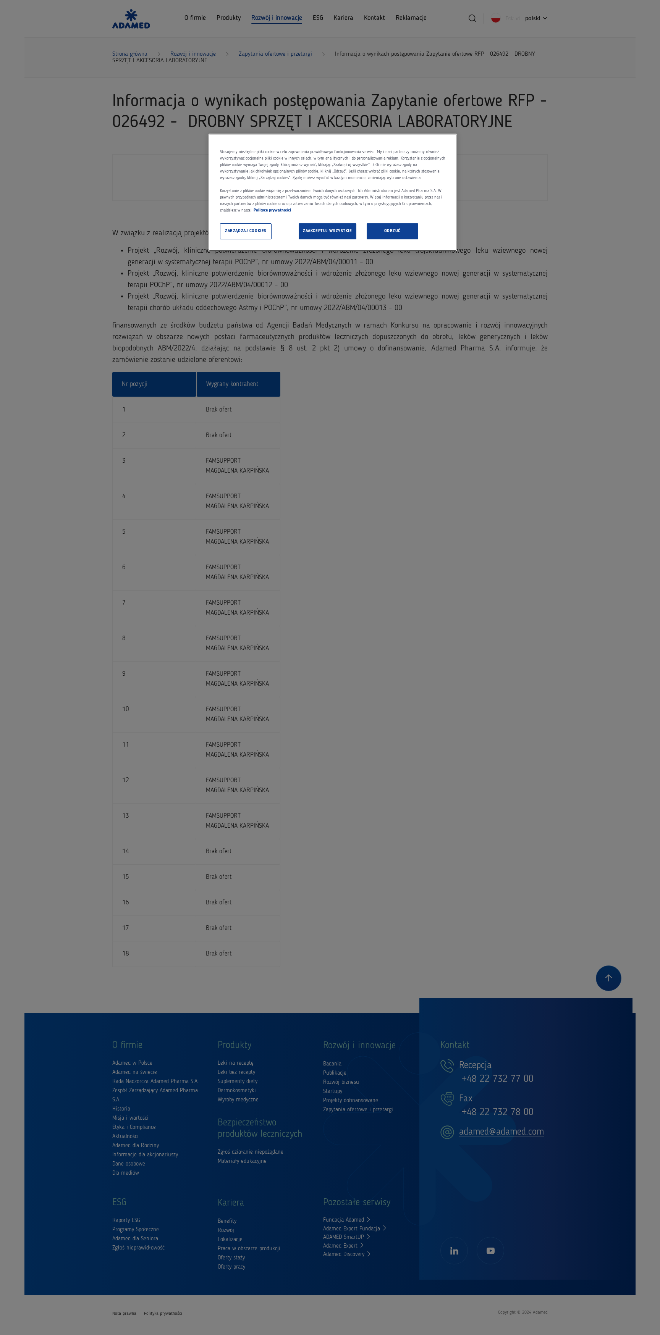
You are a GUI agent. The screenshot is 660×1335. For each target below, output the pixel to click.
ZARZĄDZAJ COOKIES (246, 231)
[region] (333, 193)
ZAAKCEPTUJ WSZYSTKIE (327, 231)
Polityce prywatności (272, 210)
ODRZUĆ (392, 231)
